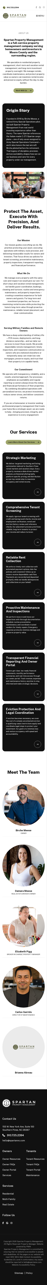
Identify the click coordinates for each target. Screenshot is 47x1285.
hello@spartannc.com (13, 1140)
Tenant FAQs (32, 1164)
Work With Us (21, 91)
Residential (8, 1193)
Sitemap (18, 1273)
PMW (28, 1247)
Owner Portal (9, 1170)
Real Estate (8, 1204)
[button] (36, 7)
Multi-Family (8, 1199)
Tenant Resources (35, 1159)
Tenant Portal (33, 1170)
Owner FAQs (8, 1164)
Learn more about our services (21, 442)
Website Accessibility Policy (23, 1265)
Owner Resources (11, 1159)
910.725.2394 (13, 8)
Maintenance (32, 1175)
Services (6, 1175)
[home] (14, 15)
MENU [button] (41, 16)
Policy (29, 1273)
